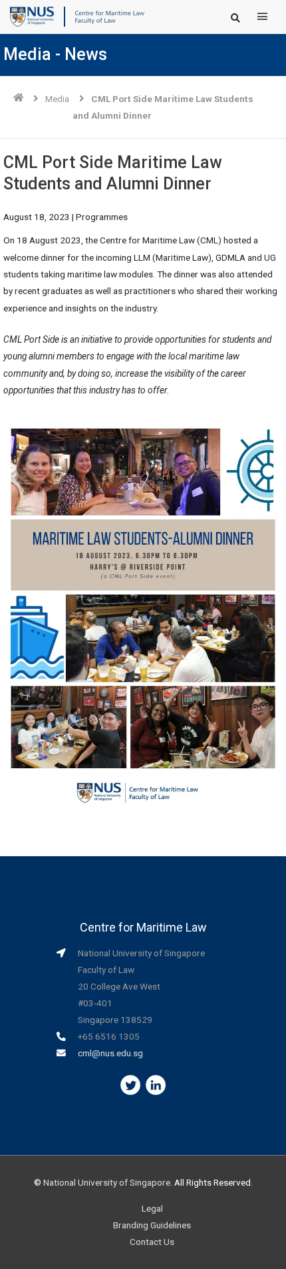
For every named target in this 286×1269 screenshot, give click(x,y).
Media (57, 98)
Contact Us (152, 1241)
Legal (152, 1208)
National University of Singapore (106, 1182)
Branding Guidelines (152, 1225)
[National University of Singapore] (32, 16)
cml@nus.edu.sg (110, 1053)
